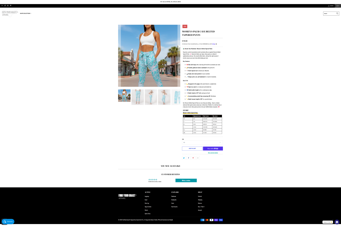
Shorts (146, 210)
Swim (172, 203)
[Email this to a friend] (198, 158)
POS (159, 220)
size (183, 139)
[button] (26, 13)
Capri (146, 200)
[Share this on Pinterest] (193, 158)
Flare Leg (147, 203)
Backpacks (173, 200)
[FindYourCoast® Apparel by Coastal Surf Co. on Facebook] (5, 6)
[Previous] (119, 56)
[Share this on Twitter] (184, 158)
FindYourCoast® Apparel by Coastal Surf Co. (133, 220)
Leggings (147, 196)
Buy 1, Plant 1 (201, 207)
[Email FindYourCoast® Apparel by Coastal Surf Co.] (2, 6)
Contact (200, 196)
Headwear (173, 196)
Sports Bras (147, 213)
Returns (200, 203)
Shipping (200, 200)
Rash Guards (174, 207)
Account (200, 210)
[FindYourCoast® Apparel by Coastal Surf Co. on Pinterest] (10, 6)
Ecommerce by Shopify (167, 220)
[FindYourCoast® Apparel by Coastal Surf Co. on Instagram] (8, 6)
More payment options (213, 153)
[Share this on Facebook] (188, 158)
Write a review (186, 180)
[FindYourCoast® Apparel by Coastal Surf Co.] (10, 14)
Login (331, 6)
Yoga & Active (148, 207)
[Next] (179, 56)
